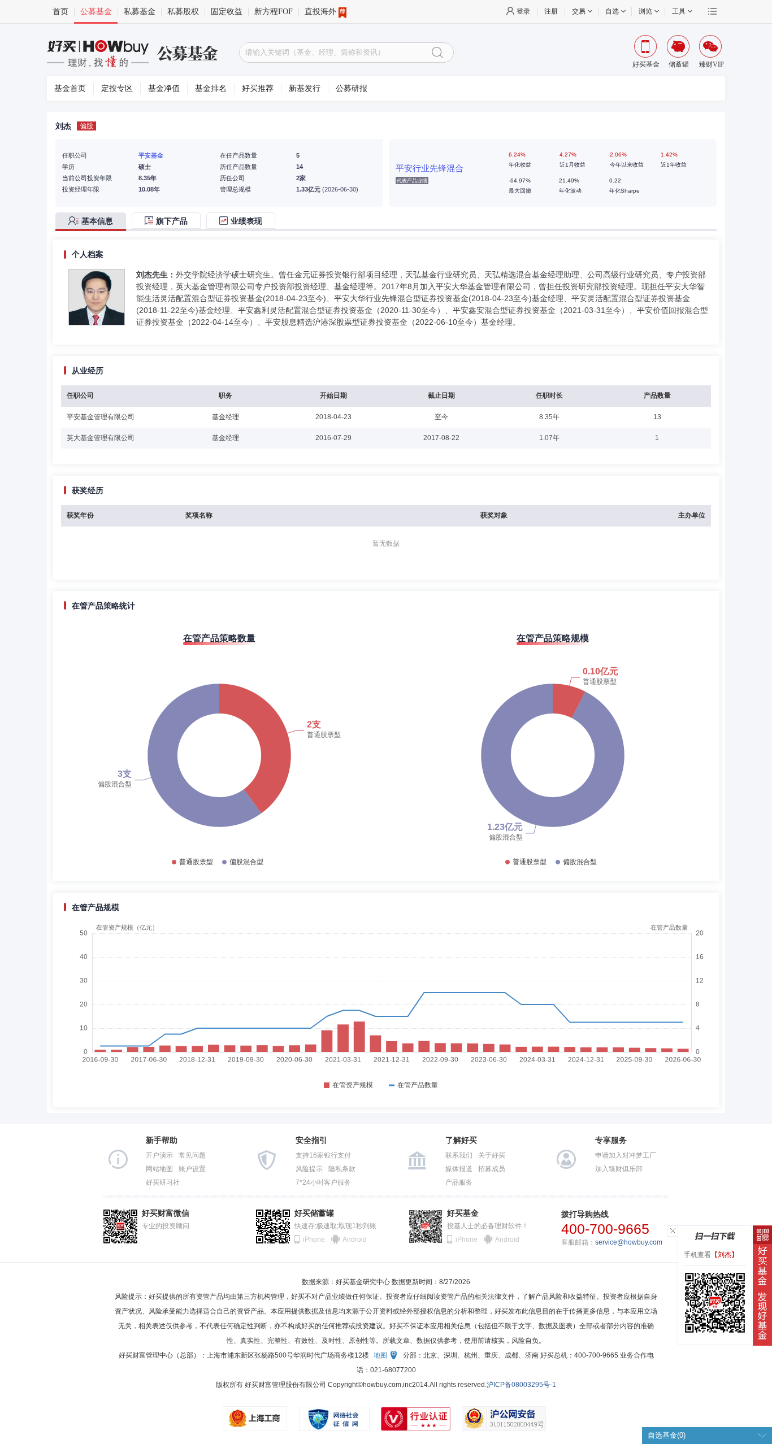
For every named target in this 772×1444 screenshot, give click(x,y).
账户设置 (192, 1169)
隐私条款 (341, 1169)
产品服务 (458, 1182)
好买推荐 (258, 88)
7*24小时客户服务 (323, 1182)
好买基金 (463, 1213)
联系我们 (458, 1155)
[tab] (93, 221)
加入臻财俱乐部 (619, 1169)
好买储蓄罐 (314, 1213)
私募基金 (139, 11)
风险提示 (309, 1169)
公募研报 (351, 88)
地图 (380, 1355)
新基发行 (304, 88)
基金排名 (211, 88)
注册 (551, 11)
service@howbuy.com (628, 1242)
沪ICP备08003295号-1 (521, 1385)
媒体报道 (458, 1169)
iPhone (314, 1239)
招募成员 (491, 1169)
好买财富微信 (165, 1213)
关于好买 (491, 1155)
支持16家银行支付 (323, 1155)
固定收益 (226, 11)
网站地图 (159, 1169)
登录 (523, 11)
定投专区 (117, 88)
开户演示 (159, 1155)
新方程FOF (273, 11)
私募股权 (183, 11)
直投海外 (320, 11)
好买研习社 (163, 1182)
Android (353, 1239)
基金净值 (164, 88)
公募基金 (96, 11)
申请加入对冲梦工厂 (625, 1155)
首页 (60, 11)
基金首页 (70, 88)
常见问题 (192, 1155)
